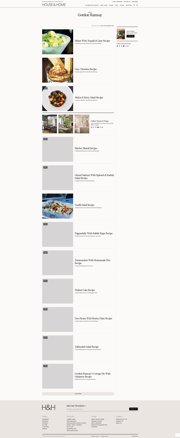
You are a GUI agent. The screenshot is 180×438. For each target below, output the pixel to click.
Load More (78, 393)
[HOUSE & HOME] (54, 4)
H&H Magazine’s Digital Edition (76, 423)
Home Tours (103, 5)
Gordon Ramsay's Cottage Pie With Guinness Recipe (93, 375)
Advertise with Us (121, 419)
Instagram (45, 419)
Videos (122, 5)
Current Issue (71, 419)
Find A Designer (117, 1)
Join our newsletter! (107, 25)
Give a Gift (70, 426)
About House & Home (97, 419)
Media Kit (119, 423)
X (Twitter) (45, 426)
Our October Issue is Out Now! (132, 32)
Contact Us (119, 421)
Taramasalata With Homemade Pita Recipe (92, 262)
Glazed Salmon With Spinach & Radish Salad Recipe (94, 177)
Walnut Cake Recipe (85, 290)
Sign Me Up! (133, 408)
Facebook (45, 421)
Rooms (111, 5)
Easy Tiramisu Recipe (86, 69)
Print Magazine (71, 421)
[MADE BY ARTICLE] (135, 436)
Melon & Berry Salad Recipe (89, 97)
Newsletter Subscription (99, 425)
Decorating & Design (92, 5)
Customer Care (71, 428)
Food (116, 5)
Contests (94, 426)
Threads (44, 428)
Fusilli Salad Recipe (84, 205)
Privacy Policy (95, 436)
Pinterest (45, 423)
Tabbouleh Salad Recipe (87, 346)
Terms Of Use (104, 436)
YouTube (44, 425)
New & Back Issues (72, 430)
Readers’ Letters (96, 421)
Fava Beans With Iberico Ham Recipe (93, 318)
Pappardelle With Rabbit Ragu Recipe (94, 233)
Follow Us (127, 1)
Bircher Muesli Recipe (86, 148)
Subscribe (135, 1)
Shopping (129, 5)
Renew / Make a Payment (74, 425)
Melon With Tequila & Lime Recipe (92, 40)
